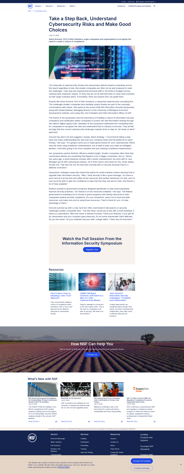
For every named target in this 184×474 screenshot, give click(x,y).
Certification (84, 442)
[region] (92, 464)
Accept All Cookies (142, 461)
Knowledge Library (41, 11)
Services (49, 6)
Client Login (131, 1)
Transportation (56, 455)
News (112, 445)
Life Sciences (55, 445)
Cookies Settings (142, 468)
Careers (124, 1)
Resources (61, 6)
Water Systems (56, 442)
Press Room (114, 449)
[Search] (154, 6)
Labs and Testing (86, 452)
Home (29, 11)
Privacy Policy (63, 467)
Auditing (83, 439)
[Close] (181, 464)
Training (83, 449)
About (72, 6)
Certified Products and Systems (146, 437)
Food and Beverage (58, 439)
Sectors (38, 6)
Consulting (84, 445)
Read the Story (33, 421)
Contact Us (114, 442)
